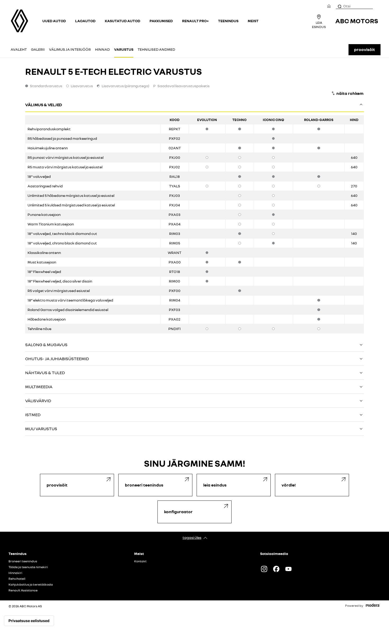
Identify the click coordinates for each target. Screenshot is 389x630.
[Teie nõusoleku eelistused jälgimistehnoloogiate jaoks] (29, 621)
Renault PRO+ (195, 20)
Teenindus (228, 20)
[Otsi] (339, 6)
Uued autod (54, 20)
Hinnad (102, 49)
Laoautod (85, 20)
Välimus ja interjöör (70, 49)
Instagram (264, 569)
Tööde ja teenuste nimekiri (28, 567)
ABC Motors (356, 21)
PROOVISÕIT (364, 49)
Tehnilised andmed (156, 49)
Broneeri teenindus (22, 561)
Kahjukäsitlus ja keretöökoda (30, 584)
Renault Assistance (23, 590)
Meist (253, 20)
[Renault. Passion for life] (19, 21)
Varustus (123, 49)
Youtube (288, 569)
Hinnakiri (15, 573)
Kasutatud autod (122, 20)
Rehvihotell (16, 578)
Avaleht (19, 49)
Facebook (276, 569)
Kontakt (140, 561)
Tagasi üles (192, 537)
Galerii (38, 49)
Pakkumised (161, 20)
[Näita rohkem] (347, 93)
